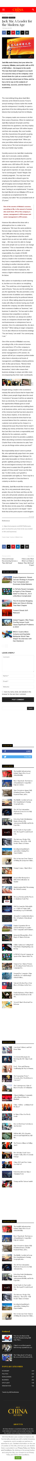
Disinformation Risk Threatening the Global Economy (24, 888)
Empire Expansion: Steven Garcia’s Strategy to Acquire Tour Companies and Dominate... (24, 927)
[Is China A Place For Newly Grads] (7, 1116)
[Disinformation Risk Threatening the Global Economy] (7, 889)
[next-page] (6, 646)
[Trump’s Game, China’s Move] (7, 870)
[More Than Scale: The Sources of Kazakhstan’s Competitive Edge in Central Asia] (7, 783)
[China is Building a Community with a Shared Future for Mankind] (7, 1097)
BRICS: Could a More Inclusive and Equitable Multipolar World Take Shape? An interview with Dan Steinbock (22, 636)
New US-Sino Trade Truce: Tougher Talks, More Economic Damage (23, 1155)
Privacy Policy (22, 1448)
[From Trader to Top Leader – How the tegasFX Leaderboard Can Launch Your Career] (7, 832)
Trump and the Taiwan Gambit (23, 1181)
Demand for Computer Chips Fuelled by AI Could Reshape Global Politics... (23, 975)
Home (4, 14)
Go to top (31, 516)
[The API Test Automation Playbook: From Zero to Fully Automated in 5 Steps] (7, 812)
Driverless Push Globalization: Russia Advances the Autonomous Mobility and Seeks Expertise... (23, 822)
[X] (9, 33)
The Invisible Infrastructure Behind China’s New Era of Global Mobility (22, 773)
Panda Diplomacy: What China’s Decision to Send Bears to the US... (23, 995)
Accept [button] (18, 1458)
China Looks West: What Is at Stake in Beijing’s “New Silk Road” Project (26, 562)
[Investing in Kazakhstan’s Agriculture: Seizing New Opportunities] (7, 851)
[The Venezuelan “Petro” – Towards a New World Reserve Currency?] (7, 1078)
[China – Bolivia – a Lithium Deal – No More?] (7, 1107)
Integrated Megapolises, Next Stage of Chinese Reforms (23, 936)
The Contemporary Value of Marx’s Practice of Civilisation (23, 1087)
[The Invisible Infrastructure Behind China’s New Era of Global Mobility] (7, 773)
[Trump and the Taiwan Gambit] (7, 1183)
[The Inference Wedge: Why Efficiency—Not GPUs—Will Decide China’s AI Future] (7, 841)
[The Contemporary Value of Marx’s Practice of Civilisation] (7, 1088)
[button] (3, 9)
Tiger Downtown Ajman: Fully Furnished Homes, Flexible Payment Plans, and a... (23, 792)
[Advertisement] (18, 3)
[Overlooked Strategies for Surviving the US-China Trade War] (7, 1059)
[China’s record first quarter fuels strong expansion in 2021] (7, 1347)
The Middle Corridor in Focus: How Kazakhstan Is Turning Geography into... (23, 802)
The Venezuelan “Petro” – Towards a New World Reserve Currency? (23, 1078)
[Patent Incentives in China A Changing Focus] (7, 1174)
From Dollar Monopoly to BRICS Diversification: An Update (22, 880)
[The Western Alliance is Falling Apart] (7, 1145)
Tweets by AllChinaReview (10, 1392)
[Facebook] (4, 33)
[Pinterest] (13, 33)
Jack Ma (5, 62)
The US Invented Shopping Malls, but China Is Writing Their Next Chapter (23, 603)
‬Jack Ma (13, 486)
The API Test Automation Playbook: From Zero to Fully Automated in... (23, 811)
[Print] (27, 33)
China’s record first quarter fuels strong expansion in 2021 (23, 1346)
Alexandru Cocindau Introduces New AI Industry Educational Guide (24, 918)
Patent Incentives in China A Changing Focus (22, 1173)
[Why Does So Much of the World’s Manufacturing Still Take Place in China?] (7, 1338)
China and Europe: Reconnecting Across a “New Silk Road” (9, 561)
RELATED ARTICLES (9, 572)
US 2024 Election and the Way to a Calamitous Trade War (23, 898)
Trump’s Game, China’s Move (23, 868)
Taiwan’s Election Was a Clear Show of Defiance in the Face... (23, 984)
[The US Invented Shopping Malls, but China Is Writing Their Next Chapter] (7, 603)
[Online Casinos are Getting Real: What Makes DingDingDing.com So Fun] (7, 947)
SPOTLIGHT (12, 17)
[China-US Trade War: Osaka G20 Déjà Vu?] (7, 1164)
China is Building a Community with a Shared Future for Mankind (23, 1097)
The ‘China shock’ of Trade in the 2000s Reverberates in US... (23, 1356)
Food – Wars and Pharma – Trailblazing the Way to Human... (24, 1067)
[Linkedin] (18, 33)
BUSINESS (10, 14)
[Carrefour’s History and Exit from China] (7, 1049)
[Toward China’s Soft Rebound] (7, 612)
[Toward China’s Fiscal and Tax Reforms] (7, 1004)
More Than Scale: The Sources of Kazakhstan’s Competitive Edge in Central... (23, 783)
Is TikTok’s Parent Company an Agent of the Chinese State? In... (23, 955)
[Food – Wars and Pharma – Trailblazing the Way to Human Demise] (7, 1068)
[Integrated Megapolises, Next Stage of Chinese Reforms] (7, 937)
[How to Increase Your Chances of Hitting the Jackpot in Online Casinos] (7, 861)
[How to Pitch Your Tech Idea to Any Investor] (7, 1126)
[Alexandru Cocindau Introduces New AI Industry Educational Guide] (7, 918)
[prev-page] (3, 646)
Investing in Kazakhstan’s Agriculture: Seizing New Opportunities (21, 851)
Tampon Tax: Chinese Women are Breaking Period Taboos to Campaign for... (23, 966)
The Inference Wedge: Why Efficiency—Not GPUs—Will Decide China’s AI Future (22, 841)
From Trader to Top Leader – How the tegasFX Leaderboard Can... (23, 832)
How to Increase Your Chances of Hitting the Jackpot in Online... (24, 859)
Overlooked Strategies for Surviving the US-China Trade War (23, 1059)
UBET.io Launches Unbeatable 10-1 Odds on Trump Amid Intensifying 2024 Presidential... (23, 908)
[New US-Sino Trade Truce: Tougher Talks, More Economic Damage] (7, 1155)
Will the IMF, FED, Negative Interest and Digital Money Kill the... (23, 1135)
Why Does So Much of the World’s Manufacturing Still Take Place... (22, 1338)
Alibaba (13, 65)
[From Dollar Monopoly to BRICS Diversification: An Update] (7, 880)
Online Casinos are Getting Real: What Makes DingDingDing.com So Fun (23, 947)
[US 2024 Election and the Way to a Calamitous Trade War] (7, 899)
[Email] (22, 33)
